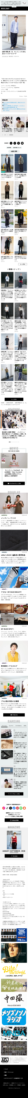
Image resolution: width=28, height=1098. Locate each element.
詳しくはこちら (24, 3)
